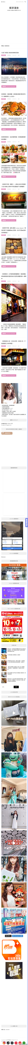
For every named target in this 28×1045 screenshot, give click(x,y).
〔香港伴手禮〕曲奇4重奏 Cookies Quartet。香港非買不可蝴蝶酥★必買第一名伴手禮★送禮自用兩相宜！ (13, 230)
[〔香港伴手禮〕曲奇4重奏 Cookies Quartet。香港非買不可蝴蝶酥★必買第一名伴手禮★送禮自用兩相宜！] (14, 246)
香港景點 (3, 55)
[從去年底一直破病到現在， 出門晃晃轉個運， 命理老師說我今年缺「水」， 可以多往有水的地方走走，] (14, 817)
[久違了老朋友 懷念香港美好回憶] (14, 66)
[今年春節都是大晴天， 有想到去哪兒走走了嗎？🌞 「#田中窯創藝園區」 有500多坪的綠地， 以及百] (14, 869)
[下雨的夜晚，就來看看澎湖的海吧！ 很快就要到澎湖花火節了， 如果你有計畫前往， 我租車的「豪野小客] (14, 765)
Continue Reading (10, 86)
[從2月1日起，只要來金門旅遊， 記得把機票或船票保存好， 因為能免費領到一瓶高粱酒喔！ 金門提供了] (14, 921)
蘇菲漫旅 (14, 8)
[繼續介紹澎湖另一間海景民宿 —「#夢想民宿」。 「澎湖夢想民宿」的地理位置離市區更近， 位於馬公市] (14, 791)
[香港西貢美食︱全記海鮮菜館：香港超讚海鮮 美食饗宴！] (14, 153)
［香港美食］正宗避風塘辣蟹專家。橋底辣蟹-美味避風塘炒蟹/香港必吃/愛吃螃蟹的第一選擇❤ (13, 276)
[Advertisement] (14, 29)
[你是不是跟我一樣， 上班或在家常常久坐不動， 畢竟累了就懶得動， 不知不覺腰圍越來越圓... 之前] (14, 739)
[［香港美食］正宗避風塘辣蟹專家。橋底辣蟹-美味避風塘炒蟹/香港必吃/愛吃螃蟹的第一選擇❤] (14, 302)
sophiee (9, 55)
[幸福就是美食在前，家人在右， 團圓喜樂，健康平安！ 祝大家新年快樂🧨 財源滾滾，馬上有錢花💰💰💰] (14, 895)
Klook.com (3, 556)
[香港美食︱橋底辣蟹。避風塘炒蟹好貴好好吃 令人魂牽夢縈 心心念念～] (14, 108)
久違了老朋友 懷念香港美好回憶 (10, 52)
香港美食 (3, 141)
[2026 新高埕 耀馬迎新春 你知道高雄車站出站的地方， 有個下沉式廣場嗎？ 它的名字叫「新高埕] (14, 843)
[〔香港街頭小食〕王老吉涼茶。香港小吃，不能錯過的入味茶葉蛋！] (14, 356)
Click (26, 522)
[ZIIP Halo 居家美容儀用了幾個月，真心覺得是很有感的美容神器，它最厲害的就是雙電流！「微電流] (14, 713)
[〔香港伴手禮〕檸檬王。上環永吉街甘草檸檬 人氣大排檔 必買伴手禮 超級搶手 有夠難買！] (14, 200)
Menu (4, 1)
